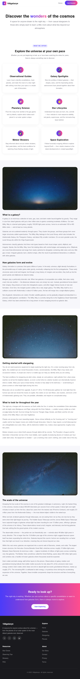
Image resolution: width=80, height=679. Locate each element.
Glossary (5, 658)
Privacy (44, 658)
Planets (44, 639)
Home (60, 3)
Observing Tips (7, 654)
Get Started (71, 3)
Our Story (45, 650)
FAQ (4, 662)
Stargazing (45, 635)
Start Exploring (40, 606)
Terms (44, 662)
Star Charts (6, 650)
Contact (44, 654)
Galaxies (45, 631)
